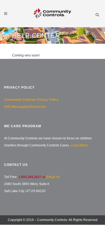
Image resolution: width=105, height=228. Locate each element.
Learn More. (80, 145)
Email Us (53, 177)
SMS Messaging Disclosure (25, 107)
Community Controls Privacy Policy (31, 100)
